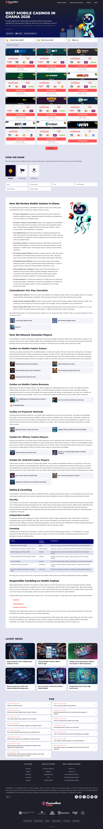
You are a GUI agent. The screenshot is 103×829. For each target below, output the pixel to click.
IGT (48, 777)
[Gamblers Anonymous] (52, 813)
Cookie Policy (51, 826)
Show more (50, 148)
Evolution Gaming (48, 768)
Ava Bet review (20, 93)
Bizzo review (51, 117)
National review (82, 68)
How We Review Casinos (71, 777)
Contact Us (71, 771)
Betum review (20, 141)
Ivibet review (51, 141)
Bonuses (28, 768)
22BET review (51, 68)
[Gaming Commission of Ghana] (27, 813)
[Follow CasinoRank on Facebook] (76, 796)
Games (28, 771)
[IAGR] (75, 813)
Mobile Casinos (61, 2)
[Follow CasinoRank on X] (84, 796)
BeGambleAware (18, 604)
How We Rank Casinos (71, 774)
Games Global (48, 780)
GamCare (16, 600)
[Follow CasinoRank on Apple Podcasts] (95, 796)
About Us (71, 768)
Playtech (48, 771)
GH (7, 797)
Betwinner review (51, 93)
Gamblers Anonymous (20, 607)
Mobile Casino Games (76, 2)
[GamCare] (63, 813)
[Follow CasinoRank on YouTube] (88, 796)
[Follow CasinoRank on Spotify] (92, 796)
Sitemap (28, 780)
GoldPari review (82, 93)
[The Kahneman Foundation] (42, 813)
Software (28, 774)
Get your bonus (20, 66)
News (95, 2)
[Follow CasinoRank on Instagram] (80, 796)
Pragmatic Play (48, 774)
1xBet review (20, 68)
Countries (28, 777)
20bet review (82, 117)
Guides (88, 2)
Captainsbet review (20, 117)
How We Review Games (71, 780)
